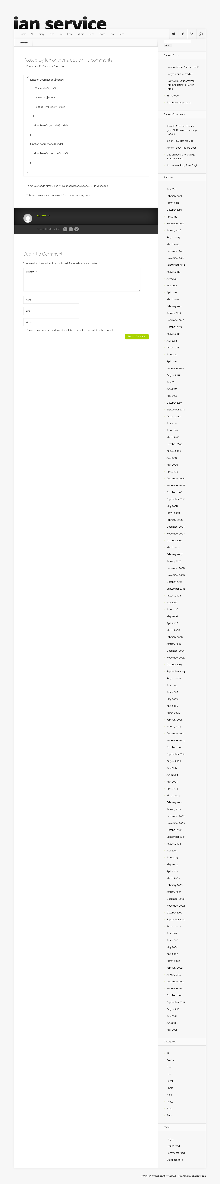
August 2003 (174, 843)
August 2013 (173, 333)
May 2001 (172, 1029)
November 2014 (175, 258)
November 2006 (176, 575)
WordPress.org (175, 1159)
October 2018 (174, 209)
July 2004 (172, 768)
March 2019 (173, 202)
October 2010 (174, 402)
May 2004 (172, 781)
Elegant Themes (165, 1176)
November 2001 (175, 988)
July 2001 (172, 1016)
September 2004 (176, 754)
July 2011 (171, 382)
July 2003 (172, 850)
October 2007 (174, 540)
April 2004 (172, 788)
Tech (121, 34)
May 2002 (172, 947)
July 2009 (172, 457)
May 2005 (172, 699)
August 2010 (173, 416)
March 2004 (173, 795)
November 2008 (176, 485)
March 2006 (173, 630)
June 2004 (172, 774)
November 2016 (175, 223)
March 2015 (173, 244)
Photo (101, 34)
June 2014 (172, 278)
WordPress (199, 1176)
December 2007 (176, 526)
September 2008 (176, 499)
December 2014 (175, 251)
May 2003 (172, 864)
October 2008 (174, 492)
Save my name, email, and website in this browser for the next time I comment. (70, 330)
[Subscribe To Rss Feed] (191, 34)
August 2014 (173, 271)
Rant (112, 34)
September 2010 (176, 409)
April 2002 (172, 954)
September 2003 (176, 836)
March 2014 (173, 299)
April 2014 (172, 292)
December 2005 (176, 650)
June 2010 (172, 430)
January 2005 (174, 726)
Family (41, 34)
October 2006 (174, 581)
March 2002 (173, 960)
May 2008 (172, 506)
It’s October (173, 95)
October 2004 (174, 747)
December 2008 (176, 478)
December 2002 (176, 898)
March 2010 (173, 437)
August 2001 (173, 1009)
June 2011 (172, 389)
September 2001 (176, 1002)
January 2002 (174, 974)
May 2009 (172, 464)
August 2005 (174, 678)
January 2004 (174, 809)
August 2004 (174, 761)
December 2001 (175, 981)
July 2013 (172, 340)
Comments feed (176, 1152)
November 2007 (176, 533)
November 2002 (176, 905)
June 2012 (172, 354)
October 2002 (174, 912)
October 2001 (174, 995)
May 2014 (172, 285)
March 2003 (173, 878)
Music (81, 34)
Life (61, 34)
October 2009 (174, 444)
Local (70, 34)
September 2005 (176, 671)
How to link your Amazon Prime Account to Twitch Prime (181, 85)
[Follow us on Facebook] (182, 34)
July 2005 (172, 685)
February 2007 (175, 554)
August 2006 (174, 595)
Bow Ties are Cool (184, 140)
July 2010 (172, 423)
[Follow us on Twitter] (173, 34)
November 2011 (175, 368)
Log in (170, 1139)
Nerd (91, 34)
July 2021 (172, 189)
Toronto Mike (174, 126)
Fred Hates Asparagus (179, 102)
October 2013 (174, 327)
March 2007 (173, 547)
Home (23, 34)
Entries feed (173, 1146)
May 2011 (172, 395)
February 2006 (175, 637)
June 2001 (172, 1022)
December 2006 (176, 568)
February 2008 (175, 519)
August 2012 (173, 347)
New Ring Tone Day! (185, 165)
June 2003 (172, 857)
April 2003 (172, 871)
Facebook (71, 229)
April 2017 (172, 216)
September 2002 (176, 919)
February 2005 (175, 719)
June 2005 (172, 692)
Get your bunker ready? (179, 74)
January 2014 (174, 313)
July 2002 (172, 933)
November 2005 (176, 657)
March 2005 (173, 712)
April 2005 (172, 705)
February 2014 (174, 306)
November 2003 (176, 823)
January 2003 (174, 892)
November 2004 (176, 740)
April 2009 (172, 471)
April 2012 (172, 361)
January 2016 (174, 230)
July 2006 (172, 602)
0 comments (99, 60)
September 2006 (176, 588)
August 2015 (173, 237)
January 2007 (174, 561)
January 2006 (174, 643)
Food (51, 34)
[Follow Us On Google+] (201, 34)
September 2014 (176, 264)
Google (65, 229)
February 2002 (175, 967)
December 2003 (176, 816)
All (32, 34)
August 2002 (174, 926)
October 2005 (174, 664)
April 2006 (172, 623)
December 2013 (175, 320)
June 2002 (172, 940)
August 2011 (173, 375)
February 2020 (175, 196)
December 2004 (176, 733)
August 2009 (174, 451)
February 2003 (175, 885)
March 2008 (173, 513)
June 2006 (172, 609)
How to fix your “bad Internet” (183, 67)
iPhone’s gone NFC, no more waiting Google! (182, 130)
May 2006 (172, 616)
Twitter (76, 229)
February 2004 (175, 802)
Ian (48, 60)
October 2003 (174, 830)
